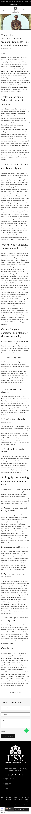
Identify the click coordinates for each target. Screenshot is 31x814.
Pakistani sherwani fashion (9, 80)
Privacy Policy (1, 798)
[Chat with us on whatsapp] (26, 730)
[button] (3, 10)
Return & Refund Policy (27, 799)
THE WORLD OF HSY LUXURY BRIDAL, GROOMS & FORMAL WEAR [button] (15, 769)
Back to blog (16, 692)
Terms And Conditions (8, 798)
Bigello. (25, 804)
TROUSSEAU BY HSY (15, 4)
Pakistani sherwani (21, 150)
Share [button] (4, 53)
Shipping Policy (21, 798)
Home (2, 808)
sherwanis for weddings (19, 230)
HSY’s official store (15, 299)
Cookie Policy (15, 798)
